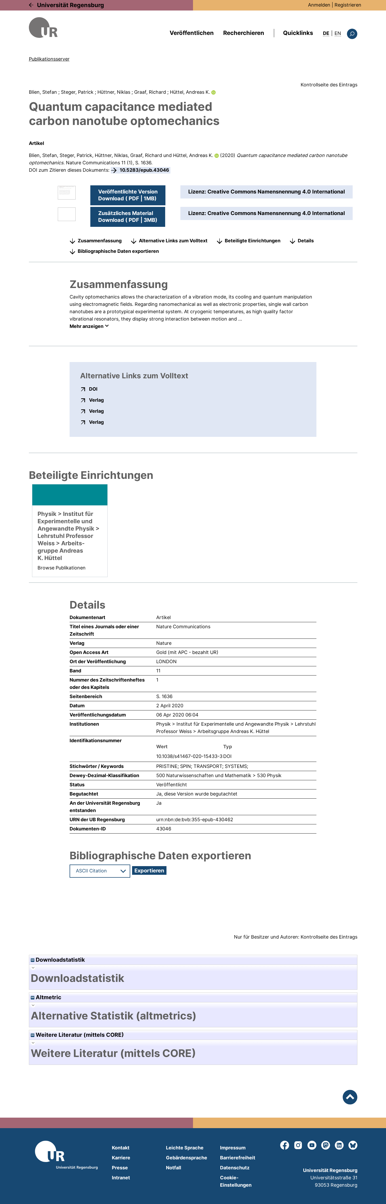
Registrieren (348, 5)
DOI (93, 389)
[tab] (193, 978)
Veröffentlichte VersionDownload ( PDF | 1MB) (128, 195)
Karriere (121, 1157)
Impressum (233, 1147)
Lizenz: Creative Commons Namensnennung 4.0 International (266, 192)
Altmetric (47, 997)
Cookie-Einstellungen (236, 1181)
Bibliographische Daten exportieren (118, 251)
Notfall (173, 1167)
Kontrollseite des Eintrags (329, 84)
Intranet (121, 1177)
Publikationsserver (49, 59)
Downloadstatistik (59, 959)
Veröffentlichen (192, 32)
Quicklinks (298, 32)
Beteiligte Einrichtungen (252, 240)
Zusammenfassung (100, 240)
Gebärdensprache (186, 1157)
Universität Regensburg (70, 5)
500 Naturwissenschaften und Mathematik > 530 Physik (218, 775)
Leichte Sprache (185, 1147)
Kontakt (120, 1147)
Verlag (96, 400)
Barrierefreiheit (237, 1157)
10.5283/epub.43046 (144, 170)
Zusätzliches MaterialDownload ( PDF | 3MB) (127, 216)
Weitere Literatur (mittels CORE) (79, 1035)
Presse (120, 1167)
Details (306, 240)
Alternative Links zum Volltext (173, 240)
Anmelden (319, 5)
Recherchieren (243, 32)
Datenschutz (234, 1167)
